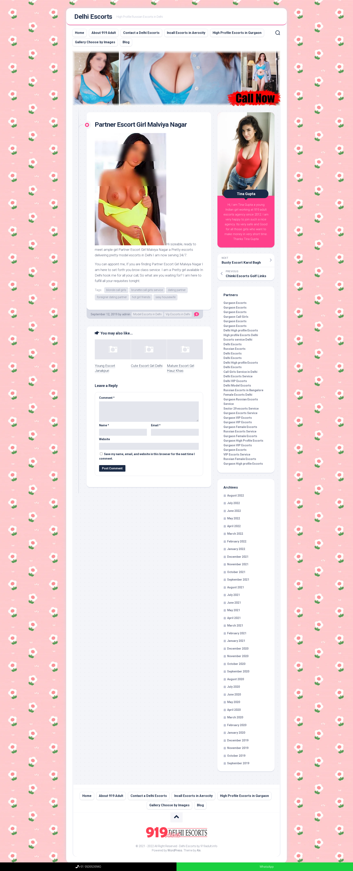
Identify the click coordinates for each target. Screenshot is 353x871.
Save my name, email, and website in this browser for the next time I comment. (147, 456)
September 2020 (238, 671)
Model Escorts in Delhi (147, 314)
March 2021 (235, 625)
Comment (107, 397)
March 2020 (235, 717)
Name (104, 425)
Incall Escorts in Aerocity (186, 33)
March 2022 (235, 533)
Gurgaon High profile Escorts (243, 463)
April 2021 (234, 618)
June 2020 (234, 694)
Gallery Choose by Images (95, 42)
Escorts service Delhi (237, 339)
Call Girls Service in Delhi (240, 371)
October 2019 (236, 755)
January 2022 (236, 549)
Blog (126, 42)
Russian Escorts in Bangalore (243, 390)
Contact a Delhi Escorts (141, 33)
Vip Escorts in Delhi (178, 314)
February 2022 (236, 541)
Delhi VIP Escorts (235, 381)
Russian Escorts (234, 348)
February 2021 (236, 633)
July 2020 (233, 686)
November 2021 (237, 564)
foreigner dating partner (112, 297)
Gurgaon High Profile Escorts (243, 440)
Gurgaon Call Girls (235, 316)
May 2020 (233, 702)
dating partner (177, 290)
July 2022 (233, 503)
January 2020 (236, 732)
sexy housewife (165, 297)
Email (156, 425)
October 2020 (236, 663)
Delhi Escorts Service (237, 376)
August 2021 (235, 587)
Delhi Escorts (93, 16)
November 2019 (237, 748)
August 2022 (235, 495)
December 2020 (237, 648)
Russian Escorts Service (239, 431)
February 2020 (236, 725)
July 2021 (233, 595)
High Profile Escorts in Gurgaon (237, 33)
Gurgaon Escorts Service (240, 413)
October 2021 (236, 572)
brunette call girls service (147, 290)
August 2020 (235, 679)
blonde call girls (116, 290)
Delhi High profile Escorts (240, 330)
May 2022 (233, 518)
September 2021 (238, 579)
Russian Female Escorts (239, 459)
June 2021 (234, 602)
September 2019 (238, 763)
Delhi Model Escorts (237, 385)
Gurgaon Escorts (235, 302)
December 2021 (237, 556)
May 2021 (233, 610)
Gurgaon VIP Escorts (237, 417)
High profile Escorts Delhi (240, 335)
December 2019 (237, 740)
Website (104, 439)
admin (126, 314)
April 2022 (234, 526)
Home (79, 33)
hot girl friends (141, 297)
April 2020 (234, 709)
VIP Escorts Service (236, 454)
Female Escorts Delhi (237, 394)
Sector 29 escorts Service (241, 408)
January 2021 (236, 640)
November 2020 (237, 656)
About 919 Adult (104, 33)
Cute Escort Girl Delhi (146, 366)
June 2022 (234, 510)
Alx (199, 850)
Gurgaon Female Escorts (240, 427)
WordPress (175, 850)
